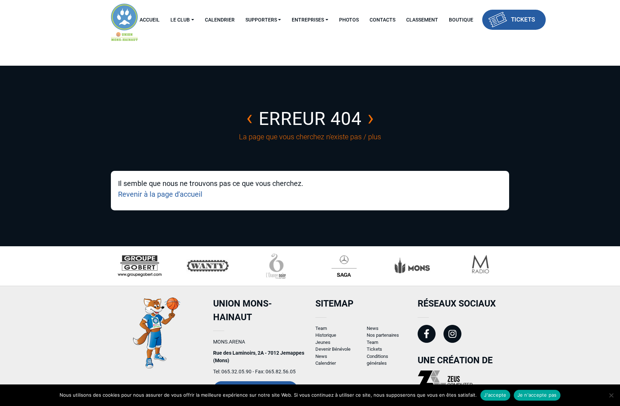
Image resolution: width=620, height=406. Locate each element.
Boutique (461, 20)
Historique (325, 335)
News (321, 356)
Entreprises (308, 20)
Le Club (180, 20)
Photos (349, 20)
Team (321, 328)
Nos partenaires (383, 335)
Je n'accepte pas (537, 395)
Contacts (382, 20)
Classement (422, 20)
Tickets (523, 19)
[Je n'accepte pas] (611, 395)
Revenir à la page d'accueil (160, 194)
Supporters (261, 20)
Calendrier (220, 20)
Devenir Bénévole (333, 349)
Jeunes (322, 342)
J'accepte (495, 395)
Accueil (150, 20)
